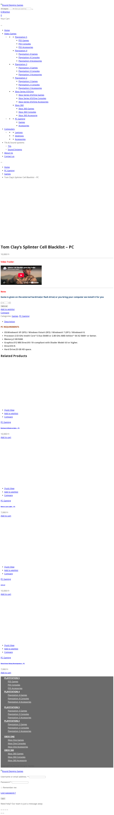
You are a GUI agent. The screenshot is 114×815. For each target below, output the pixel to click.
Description (9, 321)
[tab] (58, 321)
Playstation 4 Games (28, 54)
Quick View (9, 410)
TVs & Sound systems (14, 142)
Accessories (24, 125)
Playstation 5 (21, 37)
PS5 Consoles (25, 43)
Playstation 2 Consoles (29, 84)
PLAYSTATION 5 (12, 678)
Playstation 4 (21, 50)
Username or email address (14, 776)
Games (22, 122)
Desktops (19, 135)
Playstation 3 (21, 64)
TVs (9, 146)
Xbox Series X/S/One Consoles (32, 98)
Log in (3, 798)
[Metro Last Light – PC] (23, 483)
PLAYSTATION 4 (12, 691)
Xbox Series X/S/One (24, 91)
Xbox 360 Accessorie (28, 115)
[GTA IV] (23, 561)
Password (6, 782)
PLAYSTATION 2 (12, 721)
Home (7, 30)
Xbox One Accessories (18, 746)
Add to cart (4, 306)
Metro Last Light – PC (8, 506)
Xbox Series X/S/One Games (31, 94)
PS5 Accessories (26, 47)
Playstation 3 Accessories (30, 74)
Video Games (10, 33)
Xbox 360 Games (26, 108)
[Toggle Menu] (1, 25)
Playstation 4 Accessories (30, 60)
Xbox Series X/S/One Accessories (33, 101)
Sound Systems (15, 149)
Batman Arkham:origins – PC (10, 428)
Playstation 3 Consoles (29, 71)
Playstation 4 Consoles (29, 57)
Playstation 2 (21, 77)
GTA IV (3, 585)
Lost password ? (8, 792)
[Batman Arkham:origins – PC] (23, 404)
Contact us (9, 156)
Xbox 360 (19, 105)
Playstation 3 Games (28, 67)
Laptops (19, 132)
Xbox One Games (16, 740)
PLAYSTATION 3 (12, 707)
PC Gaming (20, 118)
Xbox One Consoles (17, 743)
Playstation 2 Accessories (30, 88)
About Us (8, 152)
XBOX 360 (9, 750)
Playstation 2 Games (28, 81)
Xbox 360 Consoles (27, 112)
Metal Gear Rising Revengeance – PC (13, 663)
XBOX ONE (9, 736)
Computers (9, 129)
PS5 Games (24, 40)
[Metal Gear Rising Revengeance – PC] (23, 639)
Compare (5, 312)
